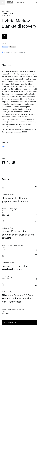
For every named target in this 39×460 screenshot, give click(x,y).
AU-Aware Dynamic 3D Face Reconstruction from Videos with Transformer (17, 298)
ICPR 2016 (5, 11)
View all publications (10, 322)
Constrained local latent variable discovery (15, 267)
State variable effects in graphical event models (15, 199)
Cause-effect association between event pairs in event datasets (18, 234)
